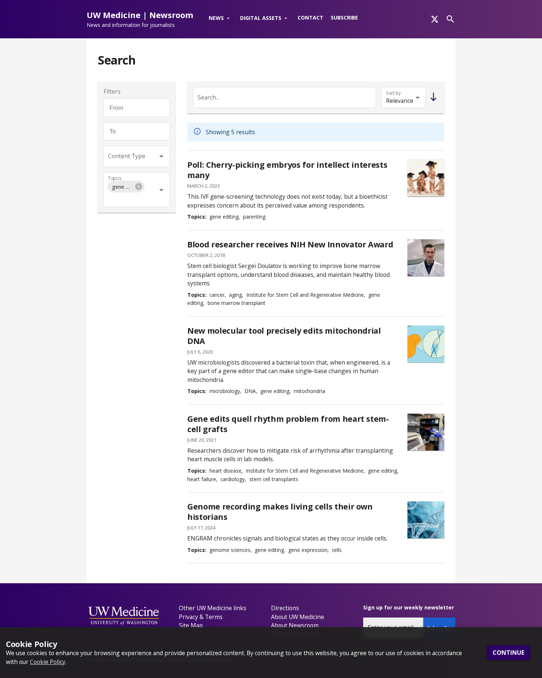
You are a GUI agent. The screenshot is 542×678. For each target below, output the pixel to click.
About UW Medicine (297, 617)
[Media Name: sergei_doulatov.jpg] (425, 257)
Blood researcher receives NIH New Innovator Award (290, 244)
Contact (310, 17)
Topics (114, 178)
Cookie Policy (47, 661)
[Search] (450, 19)
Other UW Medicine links (212, 608)
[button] (220, 18)
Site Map (191, 625)
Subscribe (344, 17)
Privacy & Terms (201, 617)
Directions (285, 608)
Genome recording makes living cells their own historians (280, 511)
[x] (435, 19)
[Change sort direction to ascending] (431, 97)
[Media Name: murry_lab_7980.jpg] (425, 432)
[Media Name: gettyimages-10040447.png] (425, 178)
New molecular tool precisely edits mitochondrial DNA (284, 336)
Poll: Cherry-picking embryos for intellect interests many (287, 170)
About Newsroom (295, 625)
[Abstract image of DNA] (425, 519)
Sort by (393, 93)
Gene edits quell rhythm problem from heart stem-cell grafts (288, 424)
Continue (508, 653)
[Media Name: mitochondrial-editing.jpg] (425, 344)
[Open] (161, 156)
